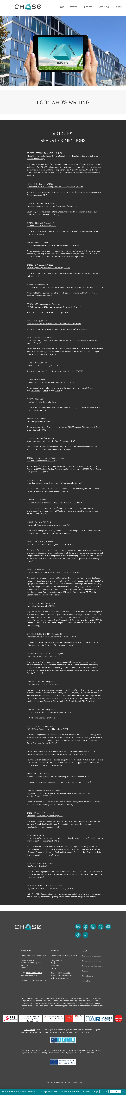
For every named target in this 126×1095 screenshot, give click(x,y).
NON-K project (29, 1030)
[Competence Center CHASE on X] (101, 927)
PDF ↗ (66, 268)
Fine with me (115, 1092)
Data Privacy (85, 1092)
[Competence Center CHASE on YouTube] (108, 927)
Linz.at (45, 391)
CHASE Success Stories (78, 427)
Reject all (104, 1092)
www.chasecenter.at (31, 975)
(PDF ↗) (79, 187)
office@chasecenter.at (34, 973)
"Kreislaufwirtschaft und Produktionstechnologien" (48, 572)
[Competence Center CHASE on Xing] (85, 935)
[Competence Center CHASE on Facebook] (85, 927)
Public (57, 391)
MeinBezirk (35, 391)
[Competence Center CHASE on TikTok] (78, 935)
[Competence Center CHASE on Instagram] (93, 927)
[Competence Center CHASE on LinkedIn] (78, 927)
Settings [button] (95, 1092)
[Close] (123, 1091)
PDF (98, 287)
